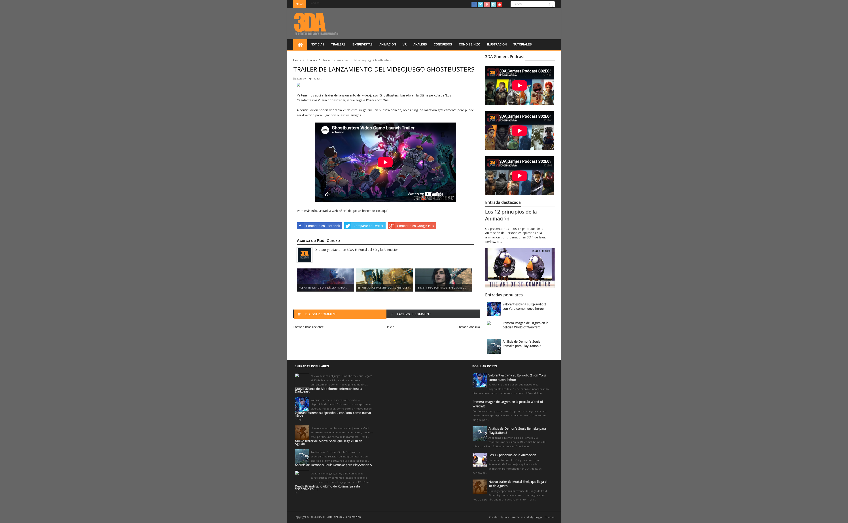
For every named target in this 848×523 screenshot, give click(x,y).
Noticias (317, 44)
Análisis (420, 44)
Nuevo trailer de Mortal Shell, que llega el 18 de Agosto (328, 442)
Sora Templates (513, 517)
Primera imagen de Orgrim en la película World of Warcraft (525, 325)
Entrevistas (362, 44)
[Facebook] (474, 4)
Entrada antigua (468, 327)
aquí (384, 211)
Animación (387, 44)
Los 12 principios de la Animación (512, 455)
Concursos (443, 44)
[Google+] (487, 4)
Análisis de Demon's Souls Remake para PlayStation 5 (522, 343)
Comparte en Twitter (368, 226)
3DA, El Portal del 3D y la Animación (338, 517)
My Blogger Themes (542, 517)
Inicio (390, 327)
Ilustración (497, 44)
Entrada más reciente (308, 327)
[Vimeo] (493, 4)
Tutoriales (522, 44)
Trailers (338, 44)
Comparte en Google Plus (415, 226)
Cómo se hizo (469, 44)
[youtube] (499, 4)
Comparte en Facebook (323, 226)
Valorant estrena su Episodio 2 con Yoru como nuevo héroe (524, 306)
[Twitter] (480, 4)
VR (405, 44)
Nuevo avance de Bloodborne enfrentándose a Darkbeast (328, 390)
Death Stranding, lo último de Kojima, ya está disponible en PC (327, 487)
